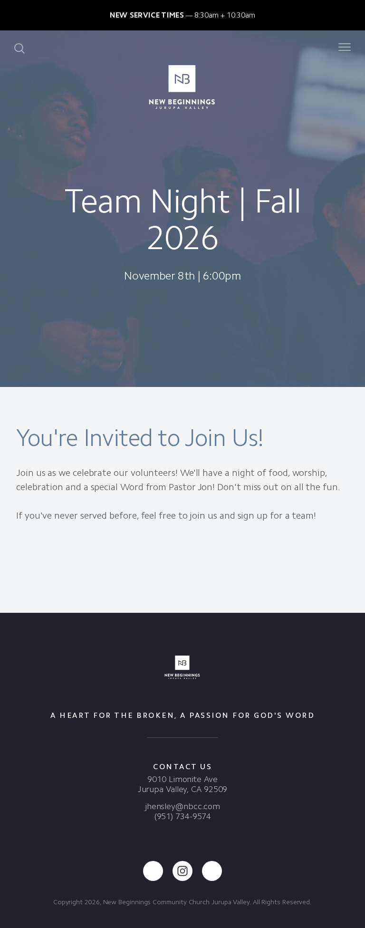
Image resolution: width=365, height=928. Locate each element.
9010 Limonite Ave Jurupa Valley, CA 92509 (183, 784)
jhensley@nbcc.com (182, 806)
